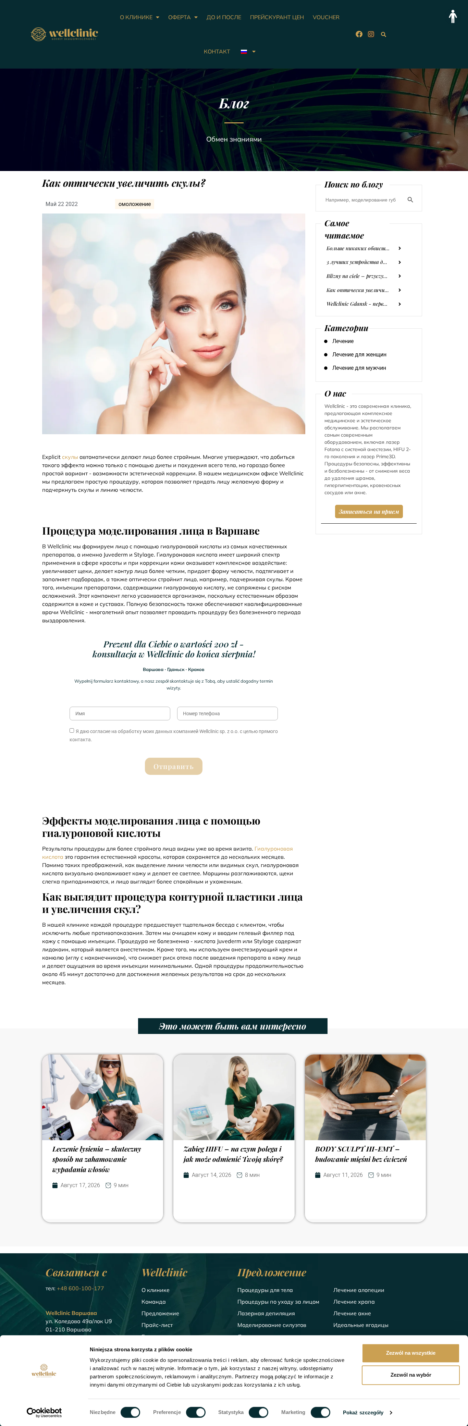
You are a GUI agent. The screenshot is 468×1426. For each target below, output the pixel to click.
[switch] (196, 1412)
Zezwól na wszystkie (410, 1353)
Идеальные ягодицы (361, 1324)
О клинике (155, 1290)
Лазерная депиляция (266, 1313)
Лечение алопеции (358, 1290)
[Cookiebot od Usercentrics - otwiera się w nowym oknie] (44, 1412)
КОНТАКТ (217, 51)
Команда (153, 1301)
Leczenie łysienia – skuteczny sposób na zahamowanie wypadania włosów (96, 1159)
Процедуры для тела (265, 1290)
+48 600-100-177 (80, 1288)
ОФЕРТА (179, 17)
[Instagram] (371, 34)
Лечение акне (352, 1313)
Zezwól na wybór (411, 1375)
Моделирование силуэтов (271, 1324)
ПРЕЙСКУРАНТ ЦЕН (277, 17)
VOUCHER (326, 17)
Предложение (160, 1313)
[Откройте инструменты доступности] (453, 16)
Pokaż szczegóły (363, 1412)
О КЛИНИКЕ (136, 17)
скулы (70, 456)
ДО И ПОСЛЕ (224, 17)
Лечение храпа (354, 1301)
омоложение (135, 204)
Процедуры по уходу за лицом (278, 1301)
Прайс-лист (157, 1324)
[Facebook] (359, 34)
